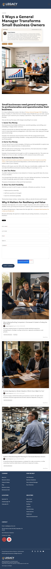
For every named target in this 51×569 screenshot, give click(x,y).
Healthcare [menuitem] (29, 514)
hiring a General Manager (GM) (34, 112)
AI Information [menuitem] (21, 551)
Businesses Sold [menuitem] (6, 489)
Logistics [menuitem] (28, 506)
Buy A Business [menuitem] (30, 484)
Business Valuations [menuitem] (31, 479)
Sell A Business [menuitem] (30, 477)
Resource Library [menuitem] (6, 479)
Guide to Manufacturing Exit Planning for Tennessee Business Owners (24, 456)
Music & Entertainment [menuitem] (32, 516)
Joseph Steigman (11, 32)
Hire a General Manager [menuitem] (32, 482)
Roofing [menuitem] (28, 504)
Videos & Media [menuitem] (6, 482)
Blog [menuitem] (3, 484)
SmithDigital (9, 565)
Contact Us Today (6, 535)
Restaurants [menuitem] (29, 501)
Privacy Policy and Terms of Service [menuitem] (9, 551)
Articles (10, 43)
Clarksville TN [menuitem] (5, 504)
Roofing (15, 334)
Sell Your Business (8, 334)
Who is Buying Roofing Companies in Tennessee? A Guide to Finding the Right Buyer (25, 323)
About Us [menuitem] (4, 477)
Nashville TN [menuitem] (5, 499)
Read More (45, 337)
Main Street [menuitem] (29, 499)
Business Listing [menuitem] (6, 487)
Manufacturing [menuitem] (29, 509)
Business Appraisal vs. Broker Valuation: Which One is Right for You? (23, 391)
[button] (49, 4)
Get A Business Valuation (8, 532)
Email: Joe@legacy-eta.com (8, 526)
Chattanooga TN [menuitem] (6, 501)
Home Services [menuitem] (30, 511)
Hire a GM (4, 43)
